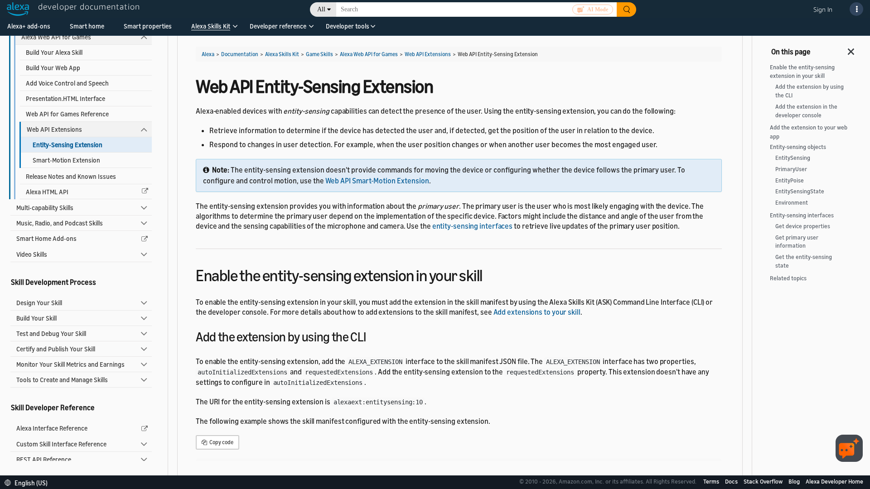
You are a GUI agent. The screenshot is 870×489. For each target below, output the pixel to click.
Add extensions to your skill (536, 311)
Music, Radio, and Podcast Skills (59, 223)
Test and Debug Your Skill (51, 333)
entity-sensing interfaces (472, 225)
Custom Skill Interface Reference (61, 444)
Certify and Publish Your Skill (55, 349)
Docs (732, 481)
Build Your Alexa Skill (54, 52)
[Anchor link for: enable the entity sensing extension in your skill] (490, 274)
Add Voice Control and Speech (67, 83)
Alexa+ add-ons (28, 26)
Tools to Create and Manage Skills (62, 380)
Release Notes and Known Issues (71, 176)
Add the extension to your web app (808, 131)
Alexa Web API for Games (56, 37)
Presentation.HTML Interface (65, 98)
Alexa (208, 54)
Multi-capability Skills (44, 207)
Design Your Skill (39, 303)
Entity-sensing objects (798, 147)
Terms (711, 481)
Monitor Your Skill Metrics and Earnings (70, 364)
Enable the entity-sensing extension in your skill (802, 71)
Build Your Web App (53, 68)
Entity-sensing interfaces (802, 215)
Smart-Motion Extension (66, 160)
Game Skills (319, 54)
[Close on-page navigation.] (851, 49)
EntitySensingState (799, 191)
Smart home (87, 26)
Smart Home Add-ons (46, 238)
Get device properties (802, 226)
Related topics (788, 278)
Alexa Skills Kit (210, 26)
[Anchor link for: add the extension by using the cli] (372, 336)
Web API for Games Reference (67, 114)
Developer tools (347, 26)
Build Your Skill (36, 318)
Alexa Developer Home (834, 481)
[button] (210, 29)
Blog (794, 481)
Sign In (822, 9)
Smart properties (148, 26)
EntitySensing (792, 157)
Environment (791, 202)
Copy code (220, 442)
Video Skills (31, 254)
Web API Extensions (54, 129)
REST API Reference (43, 459)
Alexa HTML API (47, 192)
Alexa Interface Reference (51, 428)
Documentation (239, 54)
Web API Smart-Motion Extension (377, 180)
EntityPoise (789, 180)
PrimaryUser (791, 169)
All (321, 9)
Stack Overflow (764, 481)
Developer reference (278, 26)
